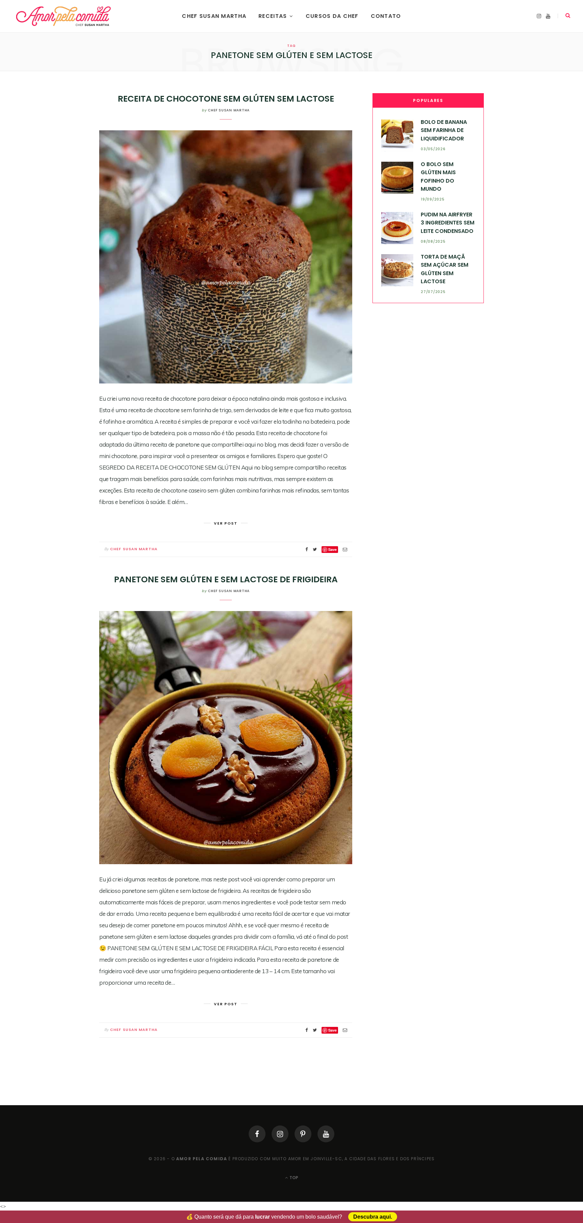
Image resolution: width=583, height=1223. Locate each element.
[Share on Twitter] (315, 549)
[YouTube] (325, 1133)
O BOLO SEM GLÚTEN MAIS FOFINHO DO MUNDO (438, 176)
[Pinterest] (303, 1133)
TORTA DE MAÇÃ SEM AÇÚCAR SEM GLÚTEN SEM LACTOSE (444, 269)
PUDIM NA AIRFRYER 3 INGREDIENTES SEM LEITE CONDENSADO (447, 223)
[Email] (345, 549)
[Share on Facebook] (306, 549)
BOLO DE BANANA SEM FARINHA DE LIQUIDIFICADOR (444, 130)
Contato (386, 16)
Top (293, 1177)
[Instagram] (280, 1133)
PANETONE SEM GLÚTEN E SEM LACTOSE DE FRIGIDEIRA (226, 579)
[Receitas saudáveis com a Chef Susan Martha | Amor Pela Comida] (64, 16)
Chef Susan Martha (214, 16)
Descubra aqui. (372, 1217)
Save (332, 549)
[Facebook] (257, 1133)
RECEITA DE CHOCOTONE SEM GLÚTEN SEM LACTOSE (226, 99)
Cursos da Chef (332, 16)
